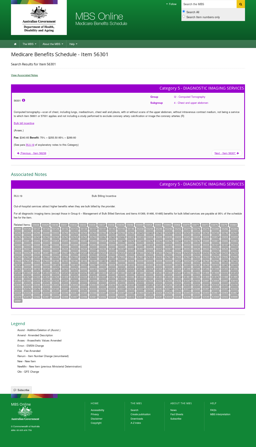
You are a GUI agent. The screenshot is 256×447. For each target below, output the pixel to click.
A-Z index (136, 422)
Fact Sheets (176, 414)
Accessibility (97, 410)
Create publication (141, 414)
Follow (172, 4)
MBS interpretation (220, 414)
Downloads (137, 418)
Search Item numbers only (203, 17)
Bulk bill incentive (24, 123)
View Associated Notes (24, 75)
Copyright (96, 422)
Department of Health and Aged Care (39, 19)
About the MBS (52, 44)
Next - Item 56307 (225, 153)
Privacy (95, 414)
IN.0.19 (30, 145)
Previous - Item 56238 (33, 153)
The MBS (28, 44)
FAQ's (213, 410)
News (173, 410)
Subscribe (23, 390)
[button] (248, 441)
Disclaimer (96, 418)
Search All (192, 12)
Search (134, 410)
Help (72, 44)
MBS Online (36, 413)
